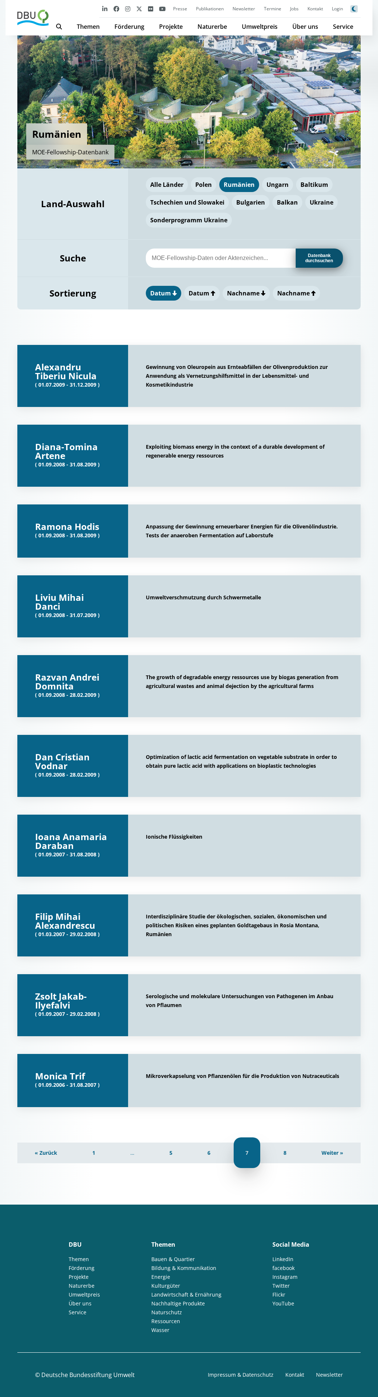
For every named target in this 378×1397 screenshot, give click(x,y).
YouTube (283, 1303)
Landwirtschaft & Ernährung (186, 1294)
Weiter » (332, 1152)
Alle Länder (166, 185)
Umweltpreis (260, 27)
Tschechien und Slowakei (187, 202)
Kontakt (315, 9)
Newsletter (244, 9)
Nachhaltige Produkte (178, 1303)
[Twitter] (139, 8)
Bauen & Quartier (173, 1259)
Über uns (305, 27)
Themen (88, 27)
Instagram (285, 1276)
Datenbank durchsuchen (319, 258)
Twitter (281, 1285)
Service (343, 27)
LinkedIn (282, 1259)
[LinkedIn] (104, 8)
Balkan (287, 202)
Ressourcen (165, 1321)
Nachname (244, 293)
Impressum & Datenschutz (241, 1374)
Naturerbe (212, 27)
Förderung (129, 27)
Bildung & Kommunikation (183, 1267)
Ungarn (278, 185)
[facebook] (116, 8)
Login (337, 9)
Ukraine (321, 202)
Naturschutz (166, 1312)
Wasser (160, 1329)
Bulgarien (250, 202)
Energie (160, 1276)
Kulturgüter (165, 1285)
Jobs (294, 9)
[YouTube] (162, 8)
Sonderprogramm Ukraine (188, 220)
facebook (283, 1267)
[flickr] (150, 8)
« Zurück (46, 1152)
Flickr (278, 1294)
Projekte (171, 27)
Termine (272, 9)
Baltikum (314, 185)
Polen (203, 185)
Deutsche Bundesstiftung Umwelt (88, 1375)
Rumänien (239, 185)
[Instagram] (127, 8)
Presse (180, 9)
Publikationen (210, 9)
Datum (161, 293)
